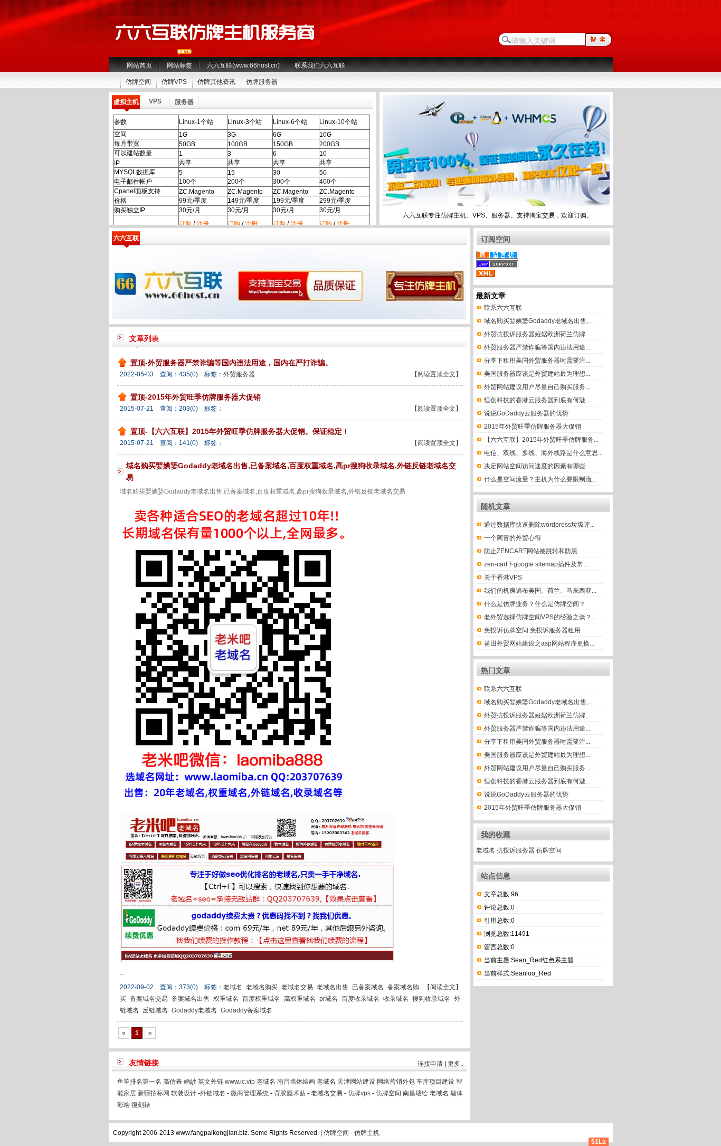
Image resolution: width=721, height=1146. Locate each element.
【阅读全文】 (443, 987)
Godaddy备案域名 (246, 1010)
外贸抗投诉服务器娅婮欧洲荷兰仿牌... (537, 334)
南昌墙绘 (415, 1093)
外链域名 (212, 1093)
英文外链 (210, 1081)
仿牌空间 (138, 82)
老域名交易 (297, 987)
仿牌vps (359, 1093)
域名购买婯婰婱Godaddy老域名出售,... (538, 321)
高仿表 (172, 1081)
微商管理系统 (250, 1093)
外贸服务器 (239, 374)
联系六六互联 (503, 307)
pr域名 (328, 998)
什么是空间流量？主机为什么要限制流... (540, 479)
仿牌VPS (174, 82)
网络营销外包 (396, 1081)
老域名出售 (332, 987)
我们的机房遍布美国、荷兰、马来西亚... (540, 590)
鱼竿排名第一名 (139, 1081)
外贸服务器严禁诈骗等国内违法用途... (537, 347)
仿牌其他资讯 (216, 82)
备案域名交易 (149, 998)
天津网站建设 (356, 1081)
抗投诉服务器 (516, 850)
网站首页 (139, 65)
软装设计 (183, 1093)
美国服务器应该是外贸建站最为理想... (537, 373)
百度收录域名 (360, 998)
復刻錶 (140, 1105)
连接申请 (430, 1063)
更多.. (455, 1063)
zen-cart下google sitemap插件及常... (536, 564)
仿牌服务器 (262, 82)
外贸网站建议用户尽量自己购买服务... (537, 387)
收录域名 (396, 998)
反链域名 (155, 1010)
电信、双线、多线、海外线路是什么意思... (543, 453)
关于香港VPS (503, 577)
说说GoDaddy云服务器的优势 (526, 413)
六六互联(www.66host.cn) (243, 65)
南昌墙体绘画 (296, 1081)
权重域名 (226, 998)
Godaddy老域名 (194, 1010)
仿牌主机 (367, 1132)
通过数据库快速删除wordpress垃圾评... (539, 524)
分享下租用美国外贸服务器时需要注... (537, 360)
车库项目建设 (435, 1081)
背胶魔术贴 (290, 1093)
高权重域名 (300, 998)
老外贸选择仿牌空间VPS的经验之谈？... (540, 617)
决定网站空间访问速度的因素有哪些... (537, 466)
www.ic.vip (240, 1081)
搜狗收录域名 (431, 998)
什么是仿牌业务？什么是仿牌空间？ (534, 604)
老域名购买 (262, 987)
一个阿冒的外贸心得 (512, 538)
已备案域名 (368, 987)
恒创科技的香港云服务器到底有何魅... (537, 400)
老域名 (232, 987)
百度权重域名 (261, 998)
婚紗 (190, 1081)
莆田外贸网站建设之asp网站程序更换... (539, 643)
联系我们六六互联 (320, 65)
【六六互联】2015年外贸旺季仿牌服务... (541, 439)
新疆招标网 (153, 1093)
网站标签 (179, 65)
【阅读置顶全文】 (436, 374)
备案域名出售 (191, 998)
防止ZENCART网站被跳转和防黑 (530, 551)
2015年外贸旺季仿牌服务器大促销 (532, 426)
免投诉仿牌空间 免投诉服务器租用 (532, 630)
